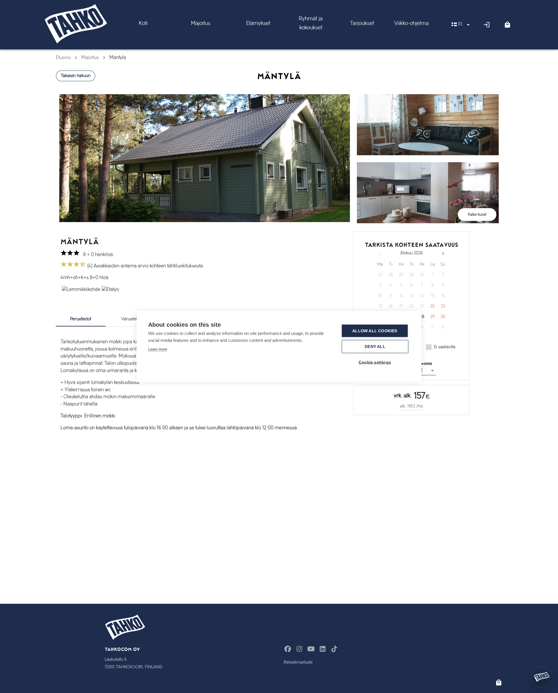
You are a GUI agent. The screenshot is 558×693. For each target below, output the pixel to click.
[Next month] (443, 253)
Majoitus (90, 57)
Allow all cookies (374, 331)
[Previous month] (380, 253)
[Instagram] (299, 649)
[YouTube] (311, 649)
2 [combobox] (421, 370)
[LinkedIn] (323, 649)
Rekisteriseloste (298, 662)
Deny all (375, 346)
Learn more (157, 349)
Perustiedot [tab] (80, 319)
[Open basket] (507, 25)
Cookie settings (375, 362)
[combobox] (461, 24)
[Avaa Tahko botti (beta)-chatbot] (541, 676)
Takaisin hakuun (75, 76)
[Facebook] (288, 649)
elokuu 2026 (411, 253)
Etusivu (63, 57)
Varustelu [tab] (130, 319)
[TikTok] (334, 649)
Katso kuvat (477, 214)
